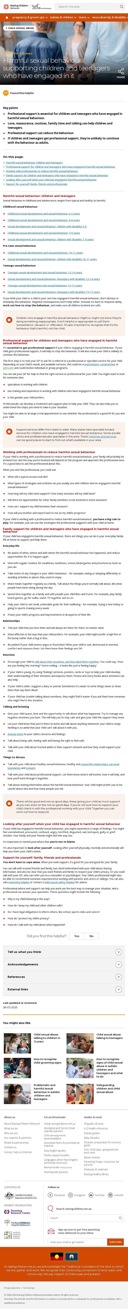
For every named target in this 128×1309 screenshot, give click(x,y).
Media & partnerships (16, 1142)
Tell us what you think (24, 952)
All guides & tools (94, 1123)
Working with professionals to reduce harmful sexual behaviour (42, 171)
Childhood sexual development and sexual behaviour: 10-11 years (45, 252)
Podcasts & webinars (96, 1169)
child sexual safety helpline (59, 882)
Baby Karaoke (91, 1137)
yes (76, 936)
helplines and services (102, 436)
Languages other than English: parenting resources (61, 1161)
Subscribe (115, 1241)
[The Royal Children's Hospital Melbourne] (17, 1222)
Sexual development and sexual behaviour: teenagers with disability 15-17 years (54, 292)
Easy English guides (55, 1150)
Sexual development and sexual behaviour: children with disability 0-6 (47, 226)
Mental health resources (58, 1167)
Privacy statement (12, 1288)
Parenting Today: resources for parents (101, 1163)
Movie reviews (92, 1157)
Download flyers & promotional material (61, 1144)
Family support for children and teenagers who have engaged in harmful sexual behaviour (57, 175)
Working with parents (56, 1171)
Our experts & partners (17, 1137)
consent (30, 768)
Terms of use (28, 1288)
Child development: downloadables (55, 1137)
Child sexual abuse (21, 28)
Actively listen (15, 734)
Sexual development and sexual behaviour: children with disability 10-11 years (52, 259)
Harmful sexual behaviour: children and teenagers (34, 162)
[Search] (120, 1218)
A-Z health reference (96, 1128)
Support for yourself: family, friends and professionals (36, 184)
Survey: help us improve (18, 1151)
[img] (6, 17)
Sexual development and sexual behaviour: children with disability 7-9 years (51, 239)
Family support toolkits (57, 1155)
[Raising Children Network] (27, 6)
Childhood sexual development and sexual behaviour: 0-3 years (44, 213)
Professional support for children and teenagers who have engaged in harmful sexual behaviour (60, 166)
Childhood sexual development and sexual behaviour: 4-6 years (44, 220)
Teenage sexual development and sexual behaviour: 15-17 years (45, 285)
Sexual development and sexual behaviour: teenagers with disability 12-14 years (54, 279)
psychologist (91, 364)
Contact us (10, 1147)
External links (18, 989)
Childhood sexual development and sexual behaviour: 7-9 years (44, 233)
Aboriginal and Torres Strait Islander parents (59, 1130)
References (16, 977)
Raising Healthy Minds (96, 1174)
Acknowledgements (23, 964)
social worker (107, 364)
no (92, 936)
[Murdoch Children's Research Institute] (17, 1235)
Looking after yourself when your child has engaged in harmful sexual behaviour (51, 179)
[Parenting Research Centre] (17, 1212)
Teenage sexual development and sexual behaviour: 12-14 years (45, 272)
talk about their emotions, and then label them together (67, 661)
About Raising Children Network (22, 1123)
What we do (11, 1128)
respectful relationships (94, 764)
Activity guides (92, 1133)
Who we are (11, 1133)
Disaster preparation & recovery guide (102, 1144)
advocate (8, 367)
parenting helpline (19, 882)
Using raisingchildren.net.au (59, 1123)
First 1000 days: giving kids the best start (101, 1151)
